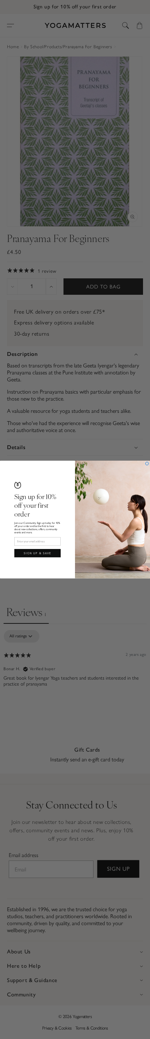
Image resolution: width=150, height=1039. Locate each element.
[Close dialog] (147, 463)
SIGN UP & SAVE (37, 553)
